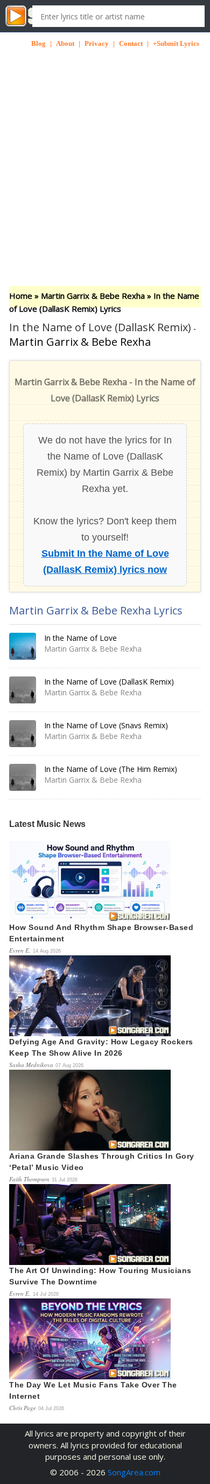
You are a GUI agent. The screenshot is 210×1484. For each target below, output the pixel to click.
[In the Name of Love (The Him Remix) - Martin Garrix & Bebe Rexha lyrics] (22, 777)
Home (20, 295)
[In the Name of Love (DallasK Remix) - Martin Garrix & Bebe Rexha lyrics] (22, 689)
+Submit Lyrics (176, 43)
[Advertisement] (105, 154)
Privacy (97, 43)
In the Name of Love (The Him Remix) (110, 769)
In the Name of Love (80, 638)
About (65, 43)
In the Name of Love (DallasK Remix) (109, 681)
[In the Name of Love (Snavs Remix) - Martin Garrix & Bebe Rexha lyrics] (22, 733)
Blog (38, 43)
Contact (131, 43)
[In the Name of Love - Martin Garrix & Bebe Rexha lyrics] (22, 646)
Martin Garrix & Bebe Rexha (93, 295)
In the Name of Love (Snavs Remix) (106, 725)
